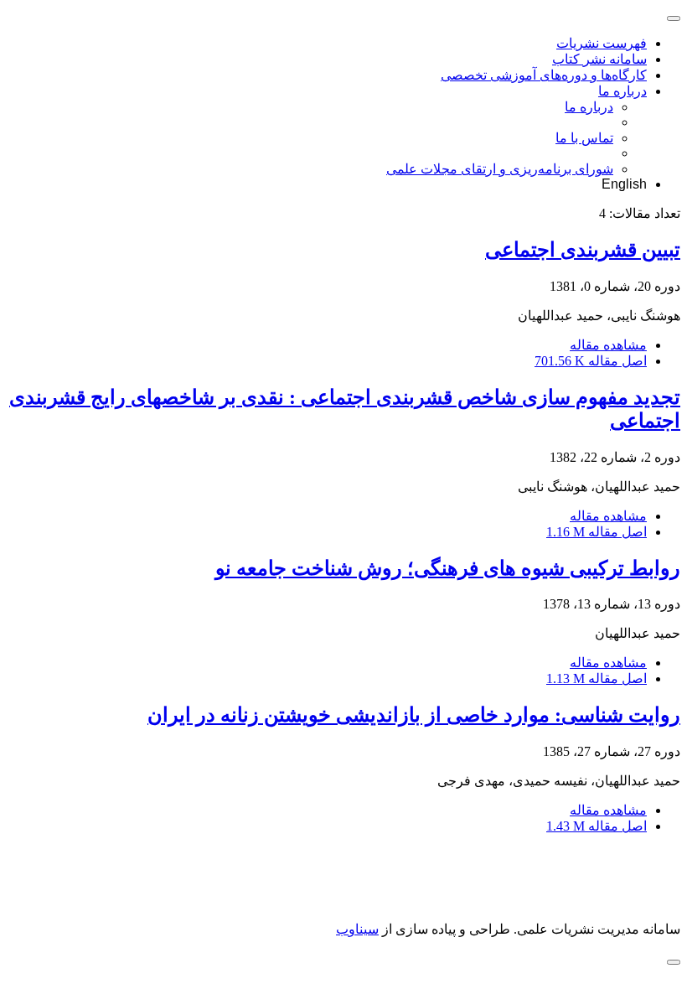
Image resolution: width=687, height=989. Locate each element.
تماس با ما (584, 138)
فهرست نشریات (601, 43)
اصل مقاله (591, 361)
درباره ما (622, 91)
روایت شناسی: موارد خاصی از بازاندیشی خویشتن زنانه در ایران (413, 715)
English (624, 184)
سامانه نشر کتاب (599, 59)
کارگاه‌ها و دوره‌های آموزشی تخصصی (544, 75)
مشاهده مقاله (608, 345)
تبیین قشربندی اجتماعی (582, 250)
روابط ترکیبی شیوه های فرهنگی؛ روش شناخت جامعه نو (447, 568)
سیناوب (357, 929)
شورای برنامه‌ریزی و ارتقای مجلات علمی (499, 169)
